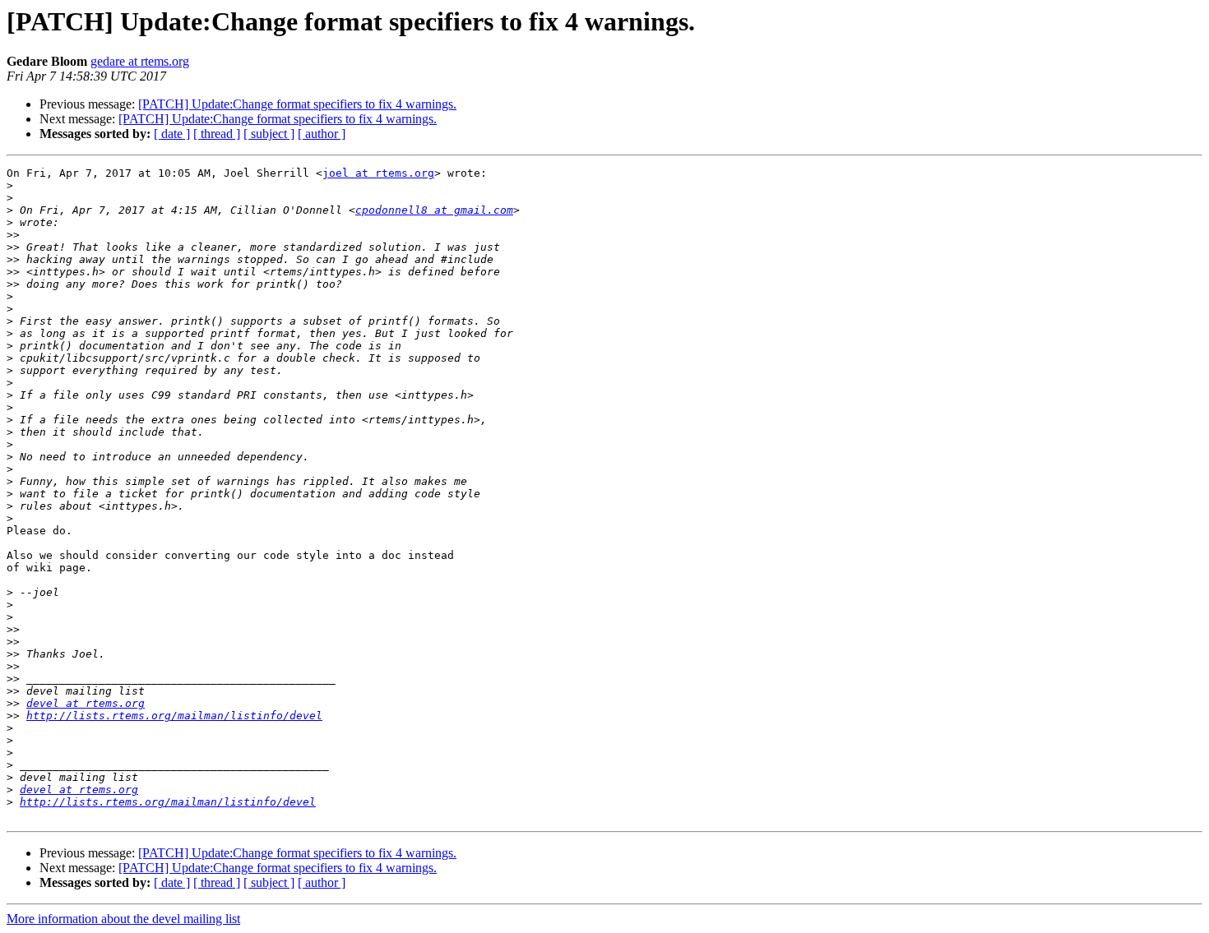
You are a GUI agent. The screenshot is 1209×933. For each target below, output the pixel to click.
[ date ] (172, 134)
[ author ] (321, 134)
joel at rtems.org (378, 173)
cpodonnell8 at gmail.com (434, 210)
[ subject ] (268, 134)
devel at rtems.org (85, 703)
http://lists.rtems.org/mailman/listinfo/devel (174, 715)
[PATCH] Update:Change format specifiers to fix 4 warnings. (297, 104)
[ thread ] (216, 134)
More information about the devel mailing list (123, 919)
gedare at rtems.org (139, 61)
